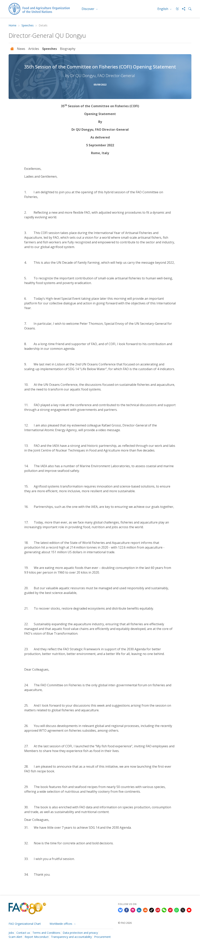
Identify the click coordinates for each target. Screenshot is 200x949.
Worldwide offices (61, 924)
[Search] (188, 8)
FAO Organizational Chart (25, 924)
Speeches (27, 25)
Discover (88, 9)
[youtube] (189, 910)
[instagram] (132, 910)
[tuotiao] (157, 910)
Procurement (102, 937)
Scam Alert (15, 937)
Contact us (23, 933)
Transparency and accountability (71, 937)
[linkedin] (139, 910)
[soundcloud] (145, 910)
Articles (33, 49)
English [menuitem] (163, 9)
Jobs (11, 933)
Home (12, 25)
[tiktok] (151, 910)
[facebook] (126, 910)
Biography (67, 49)
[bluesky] (120, 910)
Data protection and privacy (80, 933)
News (21, 49)
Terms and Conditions (46, 933)
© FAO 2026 (125, 923)
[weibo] (170, 910)
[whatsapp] (176, 910)
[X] (182, 910)
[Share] (182, 8)
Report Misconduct (37, 937)
